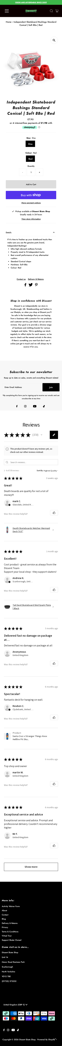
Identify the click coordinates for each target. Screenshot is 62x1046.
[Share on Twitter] (31, 285)
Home (8, 21)
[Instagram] (25, 407)
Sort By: (40, 470)
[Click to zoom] (54, 40)
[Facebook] (16, 407)
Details (8, 232)
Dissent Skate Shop (27, 1039)
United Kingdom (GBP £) (14, 1004)
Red (30, 158)
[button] (41, 435)
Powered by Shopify (46, 1039)
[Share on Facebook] (25, 285)
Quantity (31, 166)
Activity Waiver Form (11, 906)
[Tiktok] (44, 407)
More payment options (31, 202)
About (4, 910)
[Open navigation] (9, 11)
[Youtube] (34, 407)
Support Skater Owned (11, 940)
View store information (31, 218)
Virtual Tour (7, 935)
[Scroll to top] (55, 1039)
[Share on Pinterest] (36, 285)
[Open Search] (51, 10)
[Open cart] (57, 11)
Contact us (21, 279)
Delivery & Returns (36, 279)
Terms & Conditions (10, 931)
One (30, 144)
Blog (4, 918)
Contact (5, 914)
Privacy (5, 927)
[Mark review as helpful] (54, 512)
